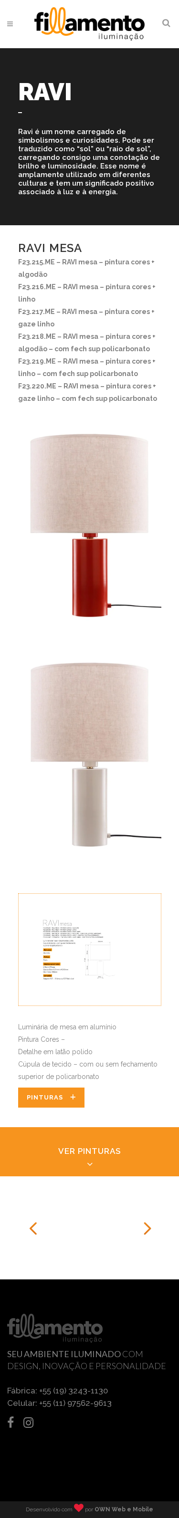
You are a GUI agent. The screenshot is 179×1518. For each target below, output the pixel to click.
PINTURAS (45, 1097)
